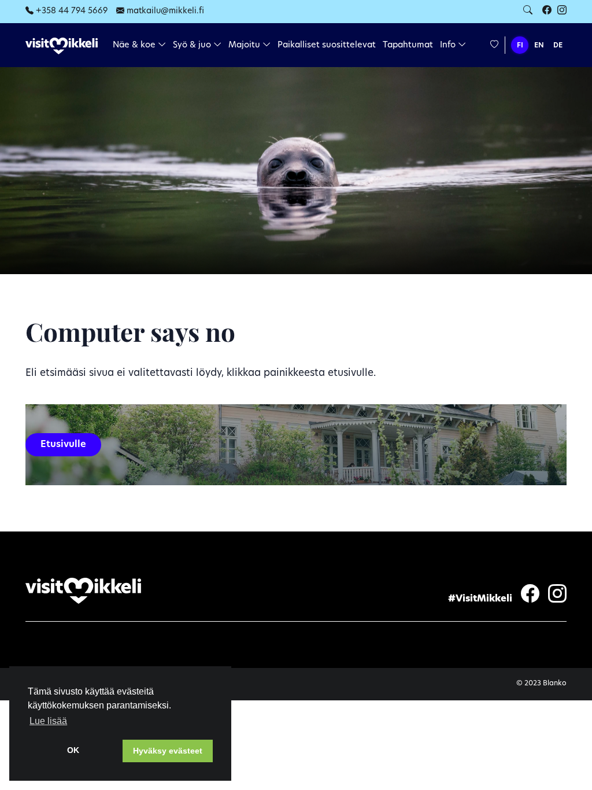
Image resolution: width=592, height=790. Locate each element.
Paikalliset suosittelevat (327, 45)
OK (73, 750)
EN (539, 45)
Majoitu (245, 45)
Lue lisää (48, 721)
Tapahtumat (408, 45)
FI (520, 45)
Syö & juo (193, 45)
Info (449, 45)
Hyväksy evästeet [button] (167, 750)
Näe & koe (135, 45)
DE (558, 45)
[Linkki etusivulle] (61, 46)
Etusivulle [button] (63, 444)
